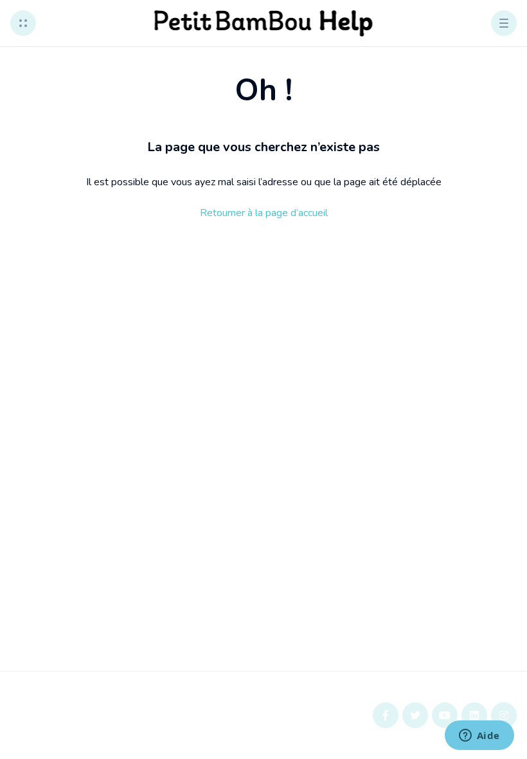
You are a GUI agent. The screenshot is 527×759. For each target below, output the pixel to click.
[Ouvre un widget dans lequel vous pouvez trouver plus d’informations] (479, 736)
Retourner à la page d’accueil (264, 213)
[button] (23, 23)
